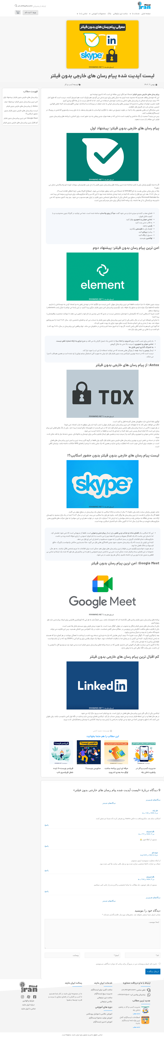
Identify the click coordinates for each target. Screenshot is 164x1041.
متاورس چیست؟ (93, 768)
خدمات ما (136, 13)
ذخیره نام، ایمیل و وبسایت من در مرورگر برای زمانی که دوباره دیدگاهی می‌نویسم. (126, 964)
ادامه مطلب (136, 1014)
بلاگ (109, 13)
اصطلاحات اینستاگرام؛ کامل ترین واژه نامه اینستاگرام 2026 (130, 1020)
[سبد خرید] (18, 12)
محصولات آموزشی (99, 13)
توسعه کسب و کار (71, 84)
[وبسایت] (62, 955)
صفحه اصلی (145, 13)
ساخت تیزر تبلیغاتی (120, 13)
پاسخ (47, 825)
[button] (16, 5)
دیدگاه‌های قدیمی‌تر (153, 800)
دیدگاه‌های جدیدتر (109, 803)
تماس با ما (83, 13)
